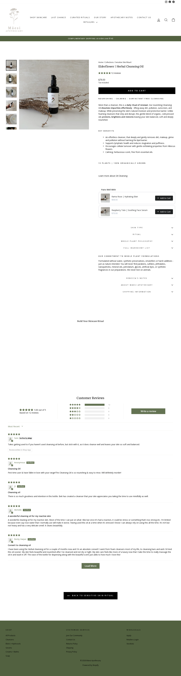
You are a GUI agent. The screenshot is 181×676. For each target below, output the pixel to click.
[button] (104, 73)
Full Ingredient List (137, 248)
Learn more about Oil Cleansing (112, 175)
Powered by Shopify (91, 665)
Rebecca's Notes (136, 278)
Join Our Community (74, 635)
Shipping (69, 648)
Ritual (137, 234)
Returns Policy (71, 643)
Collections (109, 62)
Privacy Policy (71, 652)
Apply (129, 635)
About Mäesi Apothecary (137, 285)
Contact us (144, 17)
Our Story (100, 17)
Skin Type (137, 227)
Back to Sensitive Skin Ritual (92, 595)
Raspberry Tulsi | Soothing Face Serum (129, 210)
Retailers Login (133, 639)
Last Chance (58, 17)
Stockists (130, 643)
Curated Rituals (80, 17)
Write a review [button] (148, 411)
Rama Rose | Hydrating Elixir (125, 196)
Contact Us (70, 639)
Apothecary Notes (122, 17)
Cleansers (10, 639)
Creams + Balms (12, 652)
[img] (14, 434)
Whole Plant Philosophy (137, 241)
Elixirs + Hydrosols (13, 643)
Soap (8, 656)
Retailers (89, 22)
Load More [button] (90, 565)
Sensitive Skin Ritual (123, 62)
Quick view (25, 366)
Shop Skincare (38, 17)
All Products (10, 635)
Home (100, 62)
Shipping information (137, 292)
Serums (9, 648)
